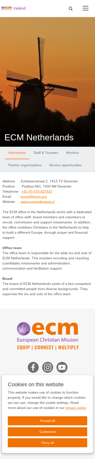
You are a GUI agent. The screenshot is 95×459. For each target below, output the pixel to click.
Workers (72, 153)
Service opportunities (65, 165)
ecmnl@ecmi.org (34, 196)
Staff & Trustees (46, 153)
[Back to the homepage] (14, 8)
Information (17, 153)
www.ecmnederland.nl (38, 202)
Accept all (47, 421)
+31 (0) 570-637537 (36, 191)
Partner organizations (24, 165)
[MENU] (85, 8)
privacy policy (76, 408)
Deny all (47, 443)
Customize (47, 432)
